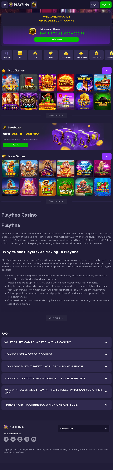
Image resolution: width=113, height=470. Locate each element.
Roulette (97, 57)
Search (7, 57)
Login (94, 5)
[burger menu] (4, 4)
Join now (56, 39)
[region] (63, 57)
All (20, 57)
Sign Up (106, 5)
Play (10, 85)
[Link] (2, 12)
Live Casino (66, 57)
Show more (54, 115)
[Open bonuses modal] (34, 4)
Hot (35, 57)
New (51, 57)
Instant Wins (81, 57)
